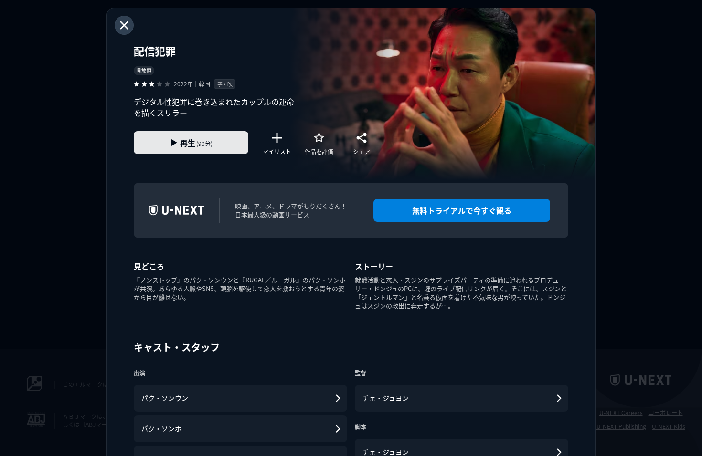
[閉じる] (124, 25)
